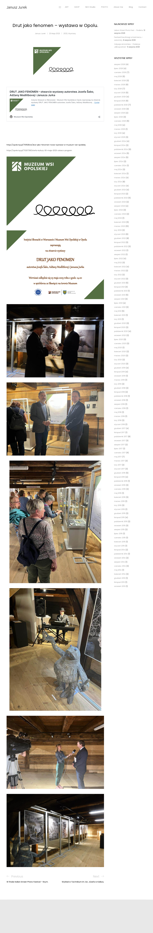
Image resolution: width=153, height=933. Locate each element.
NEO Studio (90, 7)
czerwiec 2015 (120, 537)
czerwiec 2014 (120, 566)
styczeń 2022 (119, 279)
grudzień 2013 (119, 578)
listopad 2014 (119, 550)
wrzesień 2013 (119, 586)
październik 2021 (120, 291)
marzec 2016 (119, 501)
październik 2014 (120, 554)
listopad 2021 (119, 287)
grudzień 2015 (119, 513)
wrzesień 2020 (120, 335)
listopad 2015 (119, 517)
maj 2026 (118, 76)
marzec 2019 (119, 380)
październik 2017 (120, 436)
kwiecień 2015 (119, 542)
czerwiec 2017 (120, 452)
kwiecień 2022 (120, 266)
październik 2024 (121, 149)
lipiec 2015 (118, 533)
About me (118, 7)
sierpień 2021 (119, 299)
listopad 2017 (119, 432)
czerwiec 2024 (120, 165)
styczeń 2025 (119, 137)
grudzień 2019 (119, 368)
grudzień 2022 (120, 238)
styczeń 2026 (119, 92)
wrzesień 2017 (119, 440)
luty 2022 (118, 274)
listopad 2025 (119, 101)
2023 (65, 33)
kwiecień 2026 (120, 80)
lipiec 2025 (118, 117)
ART (67, 7)
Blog (131, 7)
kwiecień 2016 (119, 497)
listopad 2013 (119, 582)
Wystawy (72, 33)
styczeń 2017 (119, 469)
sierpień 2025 (119, 113)
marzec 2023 (119, 226)
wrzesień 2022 (120, 250)
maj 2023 (118, 218)
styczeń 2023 (119, 234)
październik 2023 (121, 198)
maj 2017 (117, 457)
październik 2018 (120, 396)
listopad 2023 (119, 194)
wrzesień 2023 (120, 202)
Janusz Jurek (40, 33)
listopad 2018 (119, 392)
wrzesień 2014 (120, 558)
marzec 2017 (119, 461)
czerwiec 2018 (120, 408)
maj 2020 (118, 347)
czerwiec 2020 (120, 343)
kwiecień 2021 (119, 315)
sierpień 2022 (119, 254)
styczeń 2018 (119, 424)
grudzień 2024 (120, 141)
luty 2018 (117, 420)
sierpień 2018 (119, 404)
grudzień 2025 (120, 97)
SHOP (76, 7)
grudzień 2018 (119, 388)
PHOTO (104, 7)
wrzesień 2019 (119, 376)
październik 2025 (121, 105)
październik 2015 (120, 521)
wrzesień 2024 (120, 153)
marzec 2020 (119, 355)
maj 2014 (118, 570)
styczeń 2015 (119, 546)
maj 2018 (117, 412)
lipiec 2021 (118, 303)
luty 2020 (118, 359)
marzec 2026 (119, 84)
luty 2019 (117, 384)
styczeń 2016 (119, 509)
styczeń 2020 (119, 364)
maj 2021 (117, 311)
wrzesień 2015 (119, 525)
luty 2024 (118, 181)
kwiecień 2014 (120, 574)
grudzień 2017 (119, 428)
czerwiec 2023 (120, 214)
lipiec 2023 (118, 210)
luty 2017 (117, 465)
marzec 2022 (119, 270)
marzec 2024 (119, 177)
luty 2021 (117, 319)
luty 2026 (118, 88)
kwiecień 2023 (120, 222)
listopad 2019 (119, 372)
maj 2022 (118, 262)
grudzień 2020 (120, 323)
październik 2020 (121, 331)
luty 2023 (118, 230)
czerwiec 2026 (120, 72)
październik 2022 (121, 246)
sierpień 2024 (119, 157)
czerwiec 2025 (120, 121)
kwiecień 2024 (120, 173)
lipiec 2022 (118, 258)
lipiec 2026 (118, 68)
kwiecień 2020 (120, 351)
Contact (142, 7)
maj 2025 (118, 125)
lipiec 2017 (118, 448)
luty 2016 (117, 505)
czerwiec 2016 (120, 489)
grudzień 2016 (119, 473)
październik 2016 (120, 481)
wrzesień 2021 (119, 295)
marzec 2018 (119, 416)
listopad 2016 (119, 477)
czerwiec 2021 (120, 307)
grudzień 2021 (119, 283)
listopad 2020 (119, 327)
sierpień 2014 (119, 562)
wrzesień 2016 (119, 485)
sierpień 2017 (119, 444)
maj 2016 (117, 493)
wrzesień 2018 (119, 400)
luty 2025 (118, 133)
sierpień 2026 (119, 64)
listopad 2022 (119, 242)
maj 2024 (118, 169)
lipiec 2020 (118, 339)
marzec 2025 (119, 129)
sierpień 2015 (119, 529)
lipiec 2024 (118, 161)
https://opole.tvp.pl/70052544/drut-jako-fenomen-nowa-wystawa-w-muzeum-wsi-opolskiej (46, 145)
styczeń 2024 (119, 186)
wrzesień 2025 (120, 109)
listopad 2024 (119, 145)
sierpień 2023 (119, 206)
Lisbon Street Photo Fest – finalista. (128, 30)
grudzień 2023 (120, 190)
